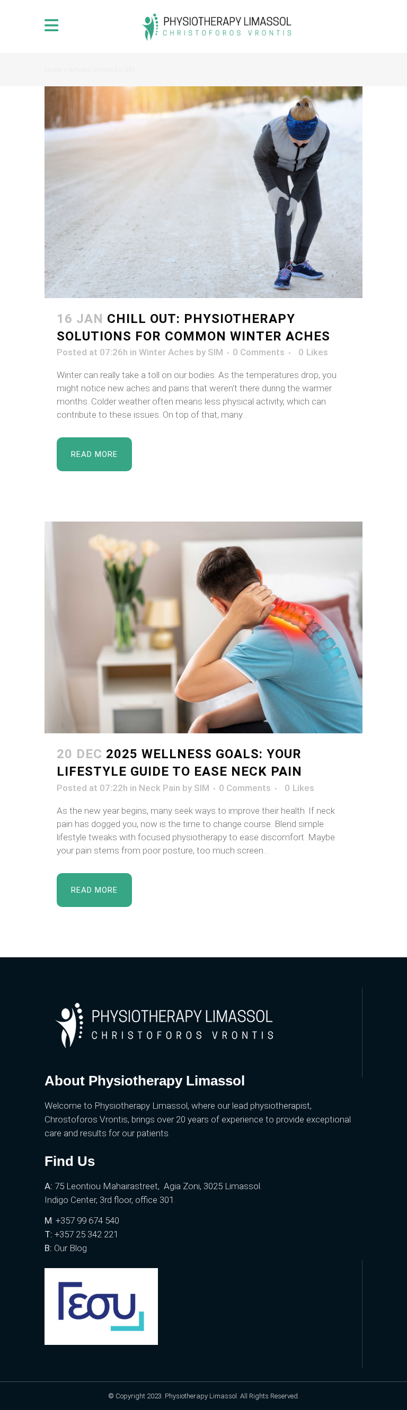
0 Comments (259, 352)
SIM (215, 352)
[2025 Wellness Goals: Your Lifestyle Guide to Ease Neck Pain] (203, 627)
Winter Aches (166, 352)
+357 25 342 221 (86, 1234)
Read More (94, 454)
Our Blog (70, 1248)
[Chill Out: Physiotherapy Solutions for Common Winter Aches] (203, 192)
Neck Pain (159, 788)
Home (53, 70)
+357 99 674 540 (88, 1220)
